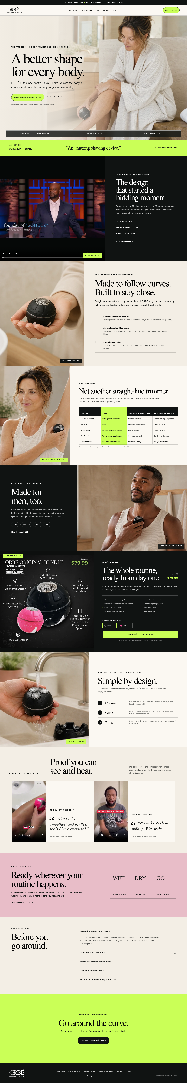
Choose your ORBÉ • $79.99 (93, 1040)
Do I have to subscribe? (92, 970)
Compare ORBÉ (89, 1071)
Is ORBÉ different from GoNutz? (96, 931)
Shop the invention (124, 241)
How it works (103, 10)
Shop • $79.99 (171, 10)
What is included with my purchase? (98, 979)
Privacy (89, 1076)
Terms (98, 1076)
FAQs (129, 1071)
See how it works (55, 97)
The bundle (87, 10)
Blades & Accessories (106, 1071)
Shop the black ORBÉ (20, 532)
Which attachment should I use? (96, 961)
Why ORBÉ (73, 10)
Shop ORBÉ (60, 1071)
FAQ (114, 10)
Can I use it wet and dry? (92, 952)
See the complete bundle (22, 902)
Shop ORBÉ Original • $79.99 (27, 97)
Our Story (120, 1071)
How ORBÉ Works (74, 1071)
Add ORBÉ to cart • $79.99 (140, 634)
